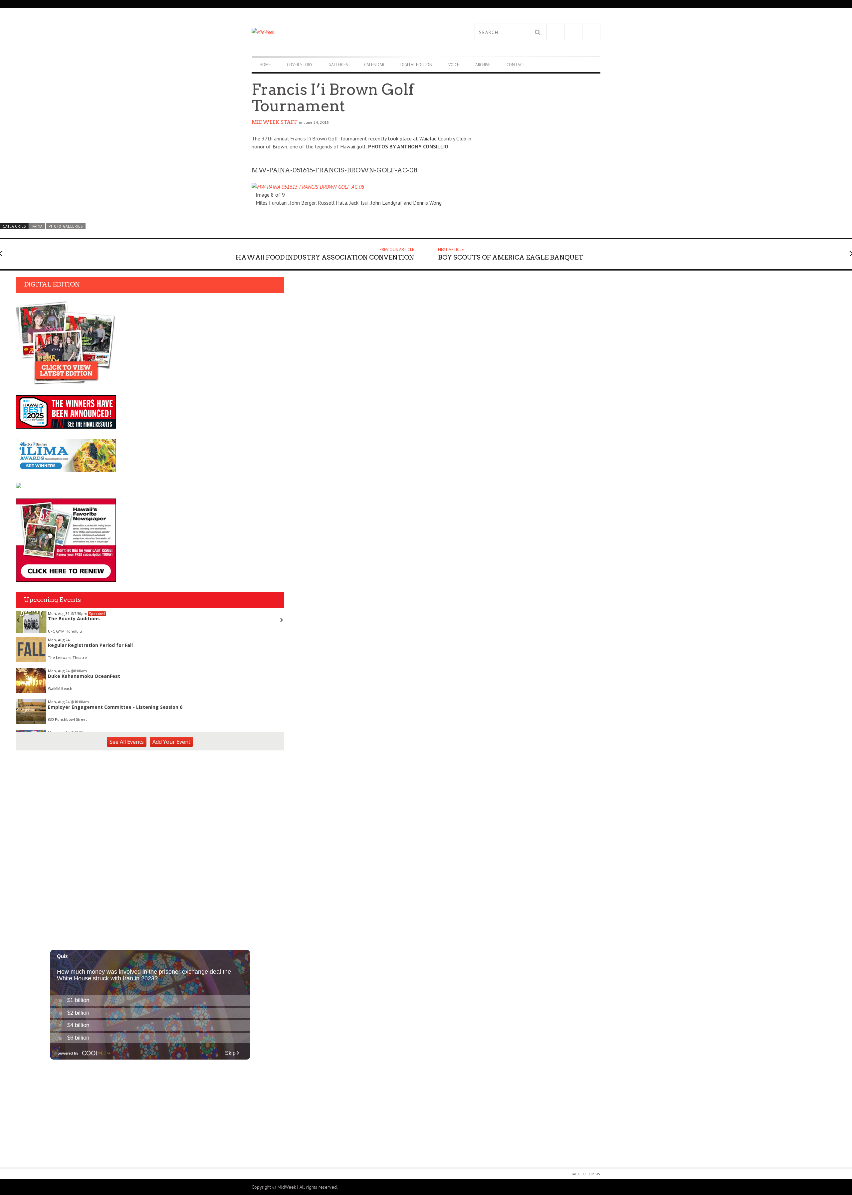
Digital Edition (416, 65)
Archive (483, 65)
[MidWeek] (339, 32)
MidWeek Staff (275, 122)
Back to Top (582, 1173)
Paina (37, 226)
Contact (516, 65)
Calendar (374, 65)
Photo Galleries (66, 226)
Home (265, 65)
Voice (453, 65)
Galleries (338, 65)
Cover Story (300, 65)
